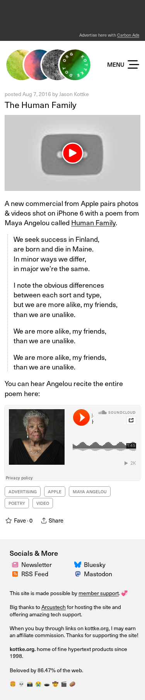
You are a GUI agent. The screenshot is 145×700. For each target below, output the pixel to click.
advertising (23, 491)
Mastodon (98, 573)
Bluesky (95, 564)
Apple (54, 491)
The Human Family (40, 104)
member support (98, 593)
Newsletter (36, 564)
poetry (17, 503)
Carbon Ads (128, 35)
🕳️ (47, 683)
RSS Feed (34, 573)
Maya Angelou (90, 491)
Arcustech (53, 607)
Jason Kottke (74, 94)
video (42, 503)
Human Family (93, 222)
